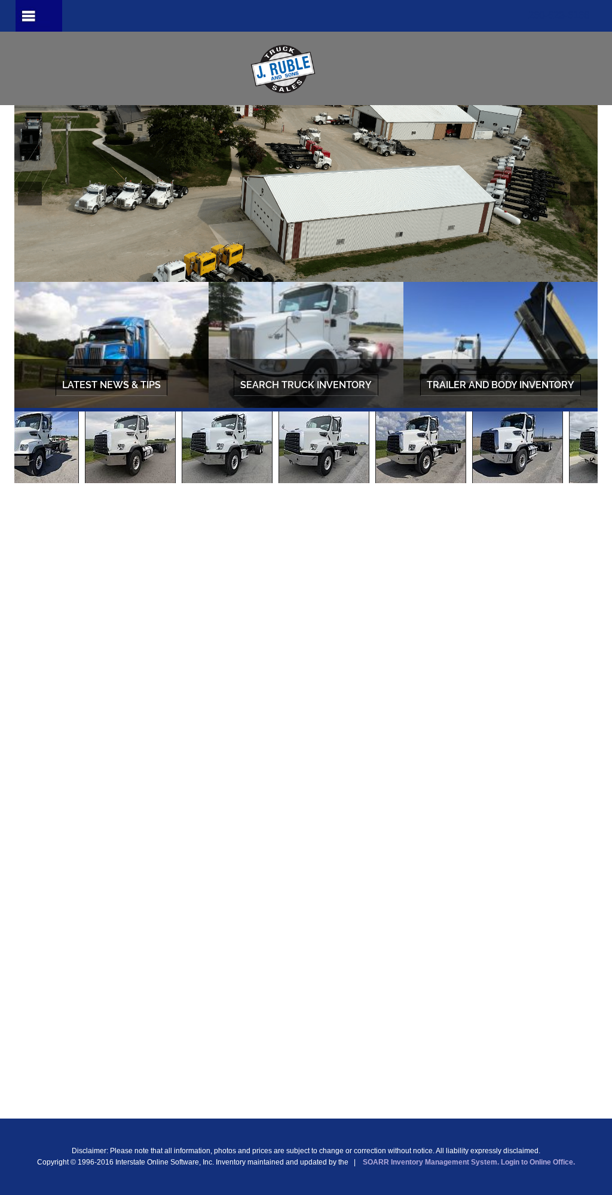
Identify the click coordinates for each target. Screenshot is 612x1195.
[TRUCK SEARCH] (306, 346)
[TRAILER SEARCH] (500, 346)
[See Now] (111, 346)
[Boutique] (306, 69)
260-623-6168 (558, 15)
